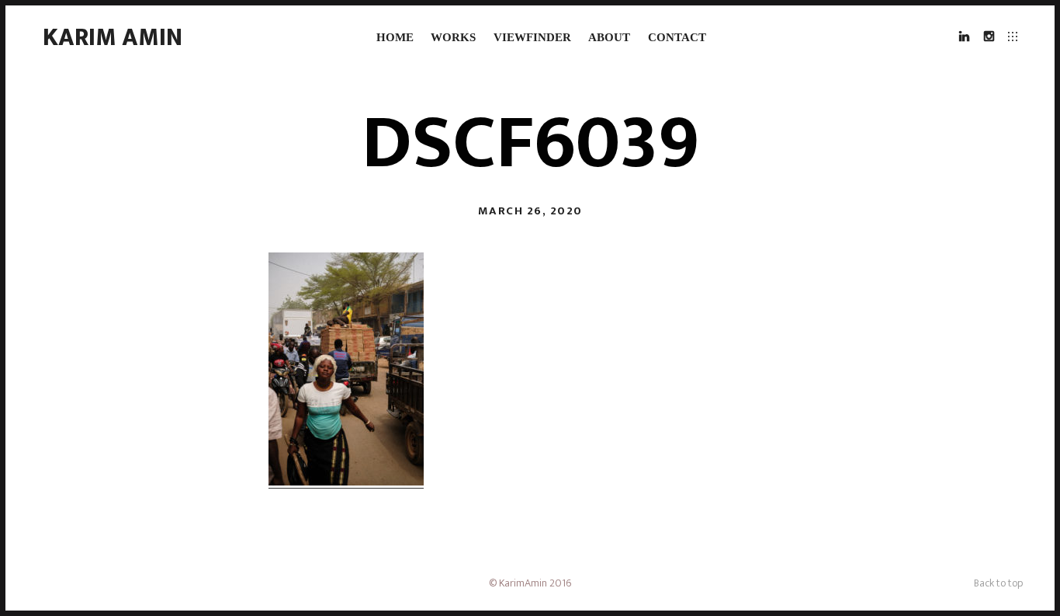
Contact (677, 37)
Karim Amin (112, 37)
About (609, 37)
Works (453, 37)
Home (395, 37)
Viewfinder (532, 37)
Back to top (998, 583)
